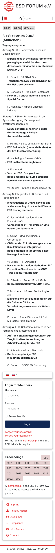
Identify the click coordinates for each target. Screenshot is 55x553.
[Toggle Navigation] (5, 18)
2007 (36, 468)
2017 (36, 473)
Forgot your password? (18, 431)
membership (29, 440)
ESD (8, 28)
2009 (45, 468)
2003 (19, 468)
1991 (9, 463)
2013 (18, 473)
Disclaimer (16, 516)
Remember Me (17, 416)
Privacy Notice (19, 510)
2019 (45, 473)
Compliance (16, 523)
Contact (14, 535)
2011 (9, 473)
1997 (36, 463)
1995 (27, 463)
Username (11, 390)
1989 (45, 457)
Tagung (30, 28)
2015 (27, 473)
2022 (10, 478)
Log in (27, 424)
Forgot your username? (18, 435)
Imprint (15, 504)
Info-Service (17, 529)
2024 (19, 478)
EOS (18, 28)
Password (10, 403)
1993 (18, 463)
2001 (10, 468)
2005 (27, 468)
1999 (45, 463)
